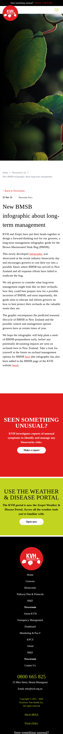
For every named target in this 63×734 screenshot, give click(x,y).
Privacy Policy (31, 723)
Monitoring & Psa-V (30, 633)
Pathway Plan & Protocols (30, 594)
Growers (30, 581)
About (30, 646)
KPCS (30, 639)
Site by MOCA (31, 714)
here (27, 356)
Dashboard (30, 626)
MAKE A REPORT (43, 3)
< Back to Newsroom (14, 190)
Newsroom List (19, 172)
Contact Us (30, 665)
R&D (30, 600)
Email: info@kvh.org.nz (30, 688)
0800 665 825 (31, 676)
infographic (36, 253)
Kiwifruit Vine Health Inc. (31, 702)
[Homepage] (10, 13)
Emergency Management (30, 620)
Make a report (31, 450)
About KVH (30, 613)
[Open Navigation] (56, 10)
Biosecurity (30, 587)
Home (5, 172)
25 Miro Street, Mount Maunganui (30, 682)
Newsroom (30, 607)
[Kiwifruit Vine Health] (32, 558)
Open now (31, 521)
